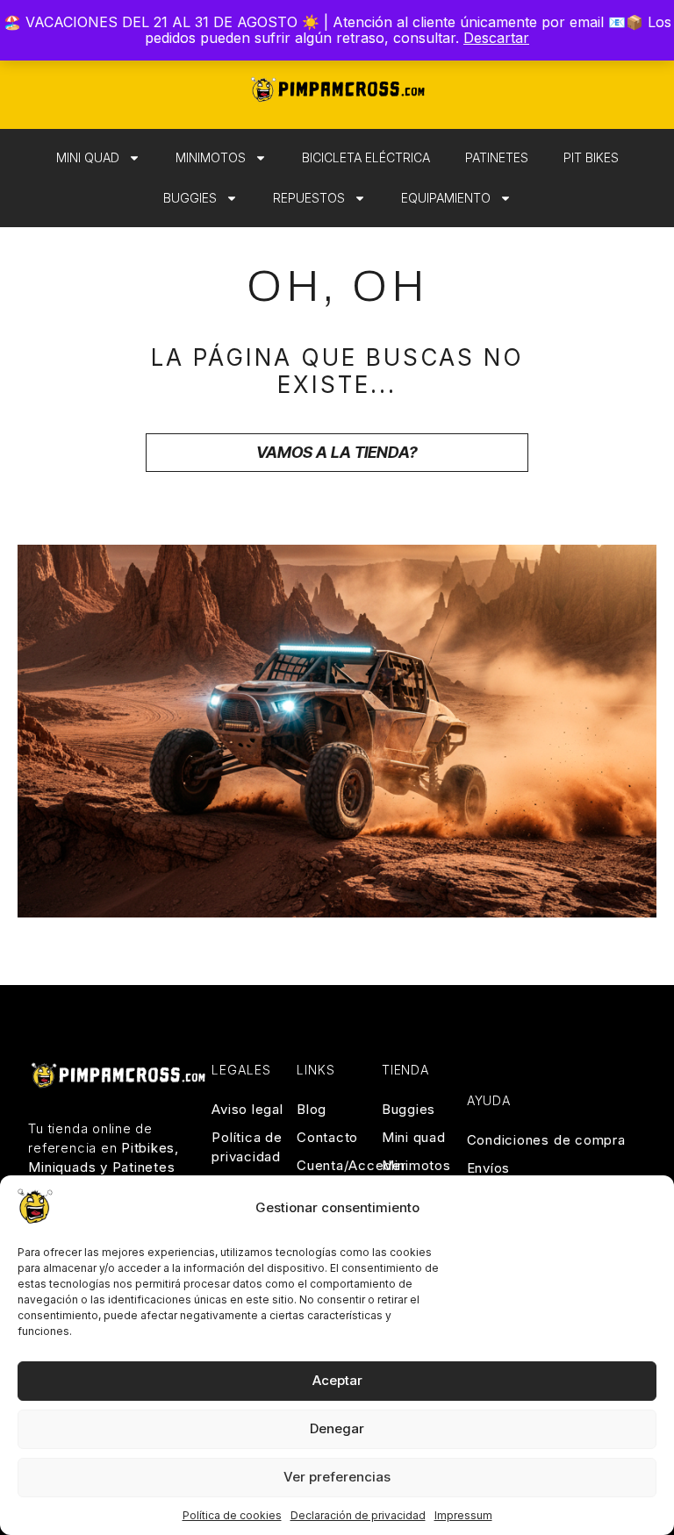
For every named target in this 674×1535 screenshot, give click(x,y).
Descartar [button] (496, 37)
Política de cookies (232, 1515)
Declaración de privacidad (358, 1515)
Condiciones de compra (546, 1140)
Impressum (463, 1515)
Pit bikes (591, 157)
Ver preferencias (337, 1476)
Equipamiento (446, 197)
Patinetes (496, 157)
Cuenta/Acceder (337, 1165)
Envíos (489, 1168)
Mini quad (87, 157)
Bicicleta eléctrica (366, 157)
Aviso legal (247, 1109)
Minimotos (211, 157)
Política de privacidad (247, 1147)
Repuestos (309, 197)
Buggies (190, 197)
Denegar (337, 1428)
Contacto (327, 1137)
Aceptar (337, 1380)
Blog (311, 1109)
